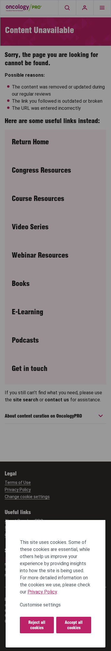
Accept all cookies (74, 625)
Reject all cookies (36, 625)
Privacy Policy (42, 592)
